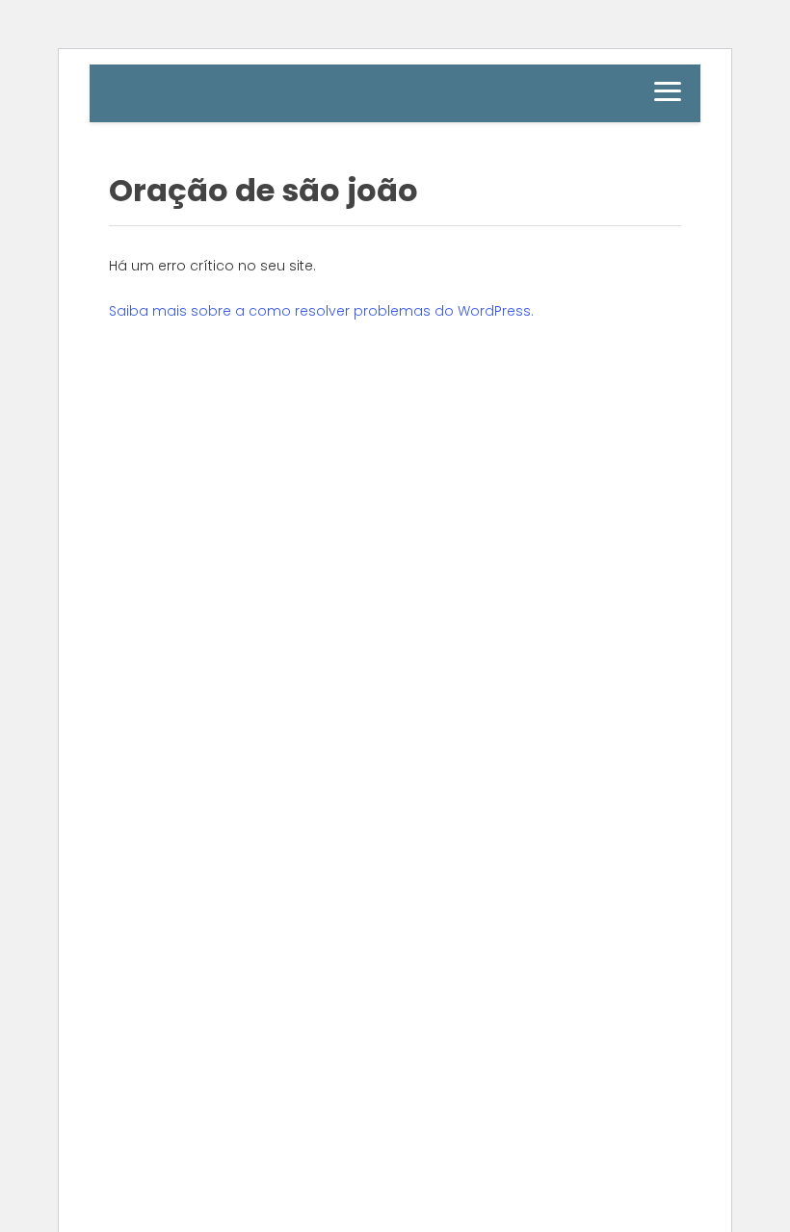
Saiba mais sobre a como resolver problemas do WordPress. (321, 311)
